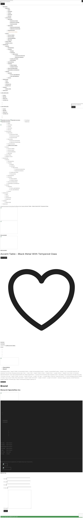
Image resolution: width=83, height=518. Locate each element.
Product (6, 488)
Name (5, 478)
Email (5, 484)
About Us (5, 98)
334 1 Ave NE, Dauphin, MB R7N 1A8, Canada (13, 412)
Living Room (12, 206)
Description (6, 367)
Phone (5, 481)
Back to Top (3, 473)
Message (6, 508)
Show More (3, 382)
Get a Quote (4, 257)
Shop (10, 434)
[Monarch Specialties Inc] (9, 364)
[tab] (43, 367)
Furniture (6, 206)
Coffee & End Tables (20, 206)
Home (4, 95)
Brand (5, 369)
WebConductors (36, 461)
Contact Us (5, 100)
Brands (4, 96)
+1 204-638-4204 (4, 92)
